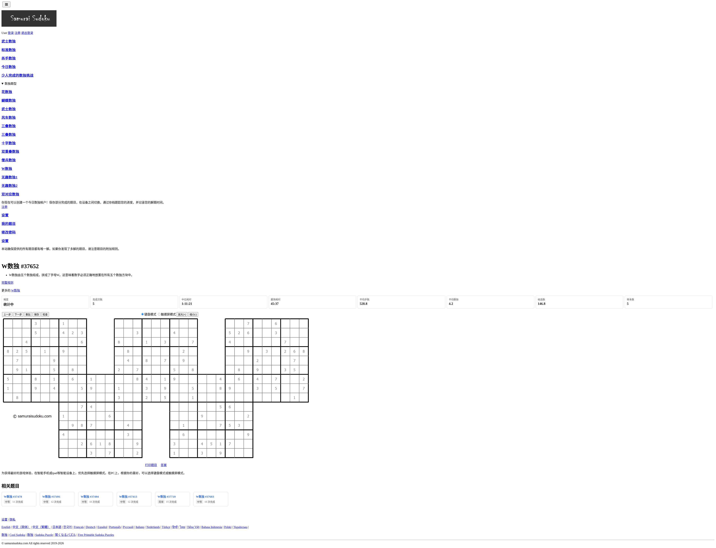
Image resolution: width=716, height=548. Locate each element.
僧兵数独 (8, 160)
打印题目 (151, 465)
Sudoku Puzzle (44, 534)
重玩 (28, 314)
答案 (164, 465)
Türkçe (166, 527)
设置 (5, 215)
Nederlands (153, 527)
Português (115, 527)
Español (102, 527)
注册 (18, 33)
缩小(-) (193, 314)
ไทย (182, 527)
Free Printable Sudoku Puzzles (96, 534)
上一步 (7, 314)
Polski (227, 527)
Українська (240, 527)
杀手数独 (8, 58)
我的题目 (8, 224)
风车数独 (8, 118)
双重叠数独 (10, 152)
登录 (11, 33)
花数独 (6, 92)
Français (79, 527)
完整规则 (7, 282)
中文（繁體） (41, 527)
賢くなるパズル (65, 534)
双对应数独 (10, 194)
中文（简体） (21, 527)
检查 (45, 314)
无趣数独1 (9, 177)
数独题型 (11, 83)
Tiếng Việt (193, 527)
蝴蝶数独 (8, 100)
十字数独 (8, 143)
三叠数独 (8, 126)
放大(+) (182, 314)
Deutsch (90, 527)
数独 (4, 534)
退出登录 (27, 33)
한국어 (67, 527)
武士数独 (8, 41)
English (5, 527)
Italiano (140, 527)
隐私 (12, 519)
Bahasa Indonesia (211, 527)
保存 (36, 314)
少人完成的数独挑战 (17, 75)
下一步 (18, 314)
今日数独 (8, 67)
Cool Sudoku (17, 534)
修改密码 (8, 232)
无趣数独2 (9, 186)
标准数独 (8, 50)
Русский (128, 527)
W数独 (6, 169)
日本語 (56, 527)
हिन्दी (175, 527)
